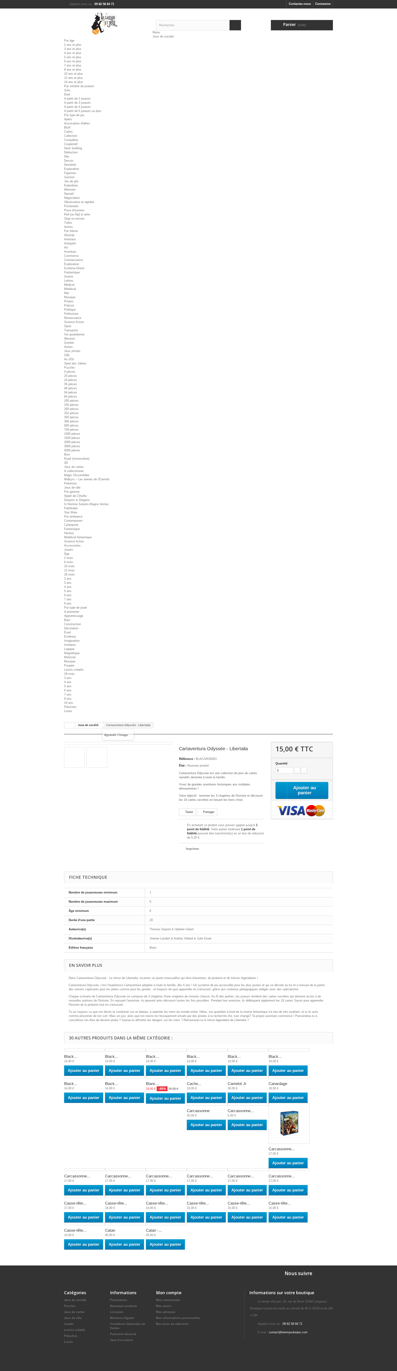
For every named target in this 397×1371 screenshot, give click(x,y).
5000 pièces (72, 450)
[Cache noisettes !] (207, 1077)
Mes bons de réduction (172, 1324)
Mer (66, 293)
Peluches (70, 707)
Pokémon (70, 483)
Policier (69, 305)
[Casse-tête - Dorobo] (207, 1196)
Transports (71, 330)
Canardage (278, 1084)
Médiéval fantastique (78, 537)
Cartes (68, 131)
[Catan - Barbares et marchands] (166, 1223)
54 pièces (70, 392)
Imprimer (192, 848)
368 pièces (71, 421)
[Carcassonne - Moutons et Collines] (207, 1169)
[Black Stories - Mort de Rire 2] (125, 1050)
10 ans (68, 702)
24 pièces (70, 380)
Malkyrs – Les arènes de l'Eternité (86, 479)
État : (182, 765)
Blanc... (152, 1084)
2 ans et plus (72, 44)
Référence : (187, 759)
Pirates (69, 301)
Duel (67, 94)
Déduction (70, 152)
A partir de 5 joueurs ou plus (82, 111)
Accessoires (72, 545)
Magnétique (71, 653)
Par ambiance (73, 516)
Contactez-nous (300, 4)
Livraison (116, 1312)
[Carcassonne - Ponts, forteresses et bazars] (248, 1169)
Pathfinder (71, 508)
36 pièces (70, 384)
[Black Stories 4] (125, 1077)
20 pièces (70, 376)
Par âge (69, 40)
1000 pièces (72, 433)
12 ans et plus (73, 78)
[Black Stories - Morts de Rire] (84, 1050)
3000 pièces (72, 446)
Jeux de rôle (72, 487)
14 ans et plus (73, 82)
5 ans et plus (72, 57)
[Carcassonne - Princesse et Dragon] (289, 1169)
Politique (70, 309)
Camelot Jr (237, 1084)
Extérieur (70, 636)
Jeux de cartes (74, 467)
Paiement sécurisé (123, 1334)
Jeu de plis (71, 181)
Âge (66, 553)
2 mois (68, 558)
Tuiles (68, 222)
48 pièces (70, 388)
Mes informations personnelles (178, 1318)
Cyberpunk (71, 525)
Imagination (71, 640)
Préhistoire (71, 313)
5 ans (67, 591)
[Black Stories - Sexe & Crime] (289, 1050)
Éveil (67, 632)
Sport (67, 326)
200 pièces (71, 409)
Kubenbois (71, 185)
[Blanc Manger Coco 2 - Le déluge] (166, 1077)
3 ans (67, 582)
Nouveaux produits (123, 1306)
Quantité (281, 763)
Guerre (68, 276)
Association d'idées (77, 123)
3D (66, 462)
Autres (68, 227)
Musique (69, 297)
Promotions (118, 1300)
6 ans (67, 595)
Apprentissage (73, 616)
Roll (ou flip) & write (77, 214)
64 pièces (70, 396)
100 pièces (71, 400)
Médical (69, 284)
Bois (67, 454)
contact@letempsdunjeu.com (288, 1332)
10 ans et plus (73, 73)
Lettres (68, 280)
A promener (71, 611)
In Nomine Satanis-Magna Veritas (86, 504)
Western (69, 338)
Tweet (188, 812)
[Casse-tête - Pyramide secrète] (84, 1223)
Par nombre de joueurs (79, 86)
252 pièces (71, 413)
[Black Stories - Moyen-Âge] (166, 1050)
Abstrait (69, 235)
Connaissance (73, 260)
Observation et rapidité (79, 202)
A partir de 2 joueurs (77, 98)
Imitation (70, 645)
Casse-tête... (75, 1203)
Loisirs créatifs (74, 669)
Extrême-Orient (74, 268)
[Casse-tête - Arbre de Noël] (84, 1196)
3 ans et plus (72, 49)
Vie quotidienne (74, 334)
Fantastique (72, 272)
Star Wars (70, 512)
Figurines (70, 173)
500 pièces (71, 425)
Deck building (73, 148)
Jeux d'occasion (121, 1340)
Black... (70, 1056)
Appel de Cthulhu (75, 496)
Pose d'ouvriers (74, 210)
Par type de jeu (74, 115)
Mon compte (168, 1292)
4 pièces (69, 371)
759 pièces (71, 429)
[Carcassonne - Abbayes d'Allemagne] (248, 1104)
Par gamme (71, 491)
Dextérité (70, 164)
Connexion (323, 4)
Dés (66, 156)
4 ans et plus (72, 53)
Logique (69, 649)
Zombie (69, 342)
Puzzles (69, 367)
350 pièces (71, 417)
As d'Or (69, 359)
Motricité (70, 657)
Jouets (68, 549)
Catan (110, 1230)
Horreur (69, 533)
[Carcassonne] (207, 1104)
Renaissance (72, 318)
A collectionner (74, 471)
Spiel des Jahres (75, 363)
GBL (67, 355)
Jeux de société (163, 36)
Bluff (67, 127)
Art (66, 247)
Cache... (194, 1084)
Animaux (70, 239)
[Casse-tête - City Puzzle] (125, 1196)
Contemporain (73, 520)
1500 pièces (72, 438)
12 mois (69, 570)
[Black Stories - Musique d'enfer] (207, 1050)
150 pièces (71, 404)
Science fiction (74, 322)
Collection (70, 135)
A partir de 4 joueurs (77, 107)
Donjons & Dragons (77, 500)
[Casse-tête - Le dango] (248, 1196)
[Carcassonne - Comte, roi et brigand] (84, 1169)
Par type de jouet (75, 607)
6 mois (68, 562)
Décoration (71, 628)
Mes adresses (165, 1312)
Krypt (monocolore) (76, 458)
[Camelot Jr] (248, 1077)
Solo (67, 90)
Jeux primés (72, 351)
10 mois (69, 566)
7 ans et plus (72, 65)
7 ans (67, 599)
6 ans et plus (72, 61)
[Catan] (125, 1223)
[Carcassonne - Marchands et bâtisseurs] (166, 1169)
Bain (67, 620)
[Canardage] (289, 1077)
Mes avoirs (163, 1306)
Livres (68, 711)
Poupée (69, 665)
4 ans (67, 587)
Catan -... (154, 1230)
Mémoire (70, 189)
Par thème (71, 231)
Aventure (70, 251)
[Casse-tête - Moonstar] (289, 1196)
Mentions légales (122, 1318)
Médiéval (70, 289)
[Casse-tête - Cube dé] (166, 1196)
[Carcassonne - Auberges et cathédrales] (289, 1123)
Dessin (68, 160)
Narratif (69, 193)
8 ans (67, 603)
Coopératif (71, 144)
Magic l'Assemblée (76, 475)
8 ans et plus (72, 69)
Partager (208, 812)
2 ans (67, 578)
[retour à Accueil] (69, 725)
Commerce (71, 256)
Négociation (72, 198)
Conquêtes (71, 140)
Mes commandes (168, 1300)
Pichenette (71, 206)
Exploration (71, 169)
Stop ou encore (74, 218)
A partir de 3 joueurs (77, 102)
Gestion (69, 177)
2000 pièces (72, 442)
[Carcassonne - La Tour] (125, 1169)
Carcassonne (198, 1111)
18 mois (69, 574)
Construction (72, 624)
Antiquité (70, 243)
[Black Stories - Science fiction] (248, 1050)
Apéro (68, 119)
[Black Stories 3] (84, 1077)
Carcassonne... (241, 1111)
